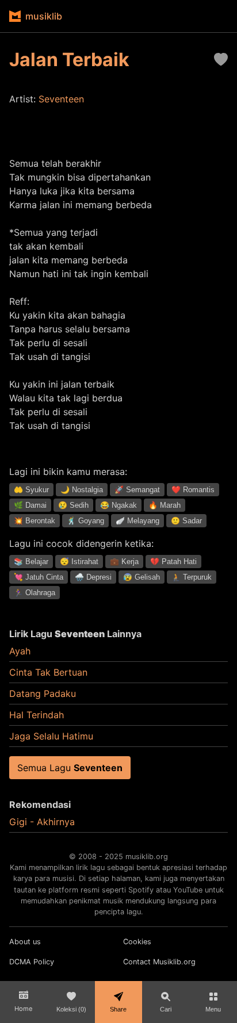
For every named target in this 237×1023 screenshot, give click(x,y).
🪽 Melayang (137, 520)
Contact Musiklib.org (159, 961)
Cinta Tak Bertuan (48, 672)
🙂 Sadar (186, 520)
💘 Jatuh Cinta (38, 577)
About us (25, 941)
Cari (165, 1009)
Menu (213, 1009)
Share (118, 1009)
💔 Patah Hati (173, 561)
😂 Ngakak (118, 505)
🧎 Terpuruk (191, 577)
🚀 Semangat (137, 489)
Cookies (137, 941)
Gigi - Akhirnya (42, 821)
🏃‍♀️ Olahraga (34, 592)
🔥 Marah (164, 505)
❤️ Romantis (193, 489)
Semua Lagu (70, 767)
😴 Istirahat (79, 561)
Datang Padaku (42, 693)
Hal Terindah (36, 715)
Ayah (19, 651)
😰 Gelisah (141, 577)
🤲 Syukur (31, 489)
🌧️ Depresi (93, 577)
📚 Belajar (31, 561)
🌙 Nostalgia (81, 489)
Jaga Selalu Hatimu (51, 736)
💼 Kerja (124, 561)
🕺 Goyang (85, 520)
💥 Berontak (34, 520)
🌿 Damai (30, 505)
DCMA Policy (31, 961)
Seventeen (61, 99)
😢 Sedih (73, 505)
